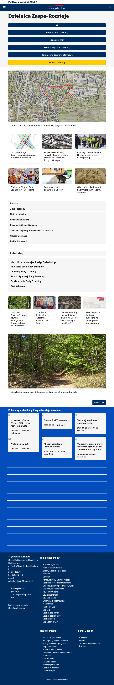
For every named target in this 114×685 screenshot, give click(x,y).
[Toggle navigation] (4, 7)
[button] (110, 7)
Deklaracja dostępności (21, 594)
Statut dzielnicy (19, 286)
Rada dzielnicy (57, 39)
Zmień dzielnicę (57, 62)
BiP (12, 597)
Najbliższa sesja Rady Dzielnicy (27, 266)
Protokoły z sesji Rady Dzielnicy (28, 276)
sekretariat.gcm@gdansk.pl (20, 580)
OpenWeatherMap (16, 607)
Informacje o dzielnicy (57, 32)
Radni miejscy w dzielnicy (57, 47)
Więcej (97, 402)
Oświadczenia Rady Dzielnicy (26, 281)
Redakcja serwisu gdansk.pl (18, 590)
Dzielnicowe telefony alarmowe (57, 54)
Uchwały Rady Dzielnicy (23, 271)
